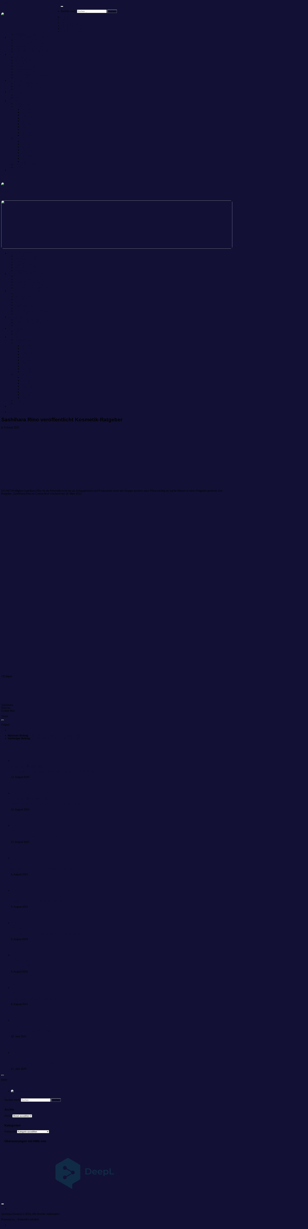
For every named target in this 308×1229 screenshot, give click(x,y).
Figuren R (26, 155)
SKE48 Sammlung (71, 22)
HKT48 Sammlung (71, 28)
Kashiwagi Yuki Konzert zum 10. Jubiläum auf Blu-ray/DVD (44, 869)
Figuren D (26, 118)
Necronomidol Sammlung (28, 86)
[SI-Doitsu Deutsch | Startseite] (31, 17)
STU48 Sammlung (24, 34)
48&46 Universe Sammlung (23, 54)
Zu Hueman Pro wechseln (54, 1219)
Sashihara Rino (17, 411)
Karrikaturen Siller (24, 164)
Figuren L (26, 141)
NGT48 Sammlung (71, 31)
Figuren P (26, 152)
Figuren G (26, 126)
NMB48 (15, 896)
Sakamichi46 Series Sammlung (26, 37)
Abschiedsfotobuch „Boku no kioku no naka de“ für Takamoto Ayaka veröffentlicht (57, 804)
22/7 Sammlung (23, 63)
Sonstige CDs (16, 80)
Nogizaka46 (18, 928)
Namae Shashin (23, 103)
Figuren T (26, 161)
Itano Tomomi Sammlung (28, 66)
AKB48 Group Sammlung (75, 17)
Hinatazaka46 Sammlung (28, 43)
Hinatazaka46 (19, 766)
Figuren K (26, 135)
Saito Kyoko (36, 766)
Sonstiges (20, 167)
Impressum (14, 170)
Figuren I (26, 132)
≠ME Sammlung (23, 60)
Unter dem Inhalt (10, 2)
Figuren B (26, 112)
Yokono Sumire (19, 960)
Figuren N (26, 147)
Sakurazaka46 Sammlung (29, 45)
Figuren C (26, 115)
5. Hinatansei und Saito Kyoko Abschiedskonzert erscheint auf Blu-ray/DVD (54, 771)
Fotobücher (20, 95)
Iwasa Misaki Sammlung (28, 69)
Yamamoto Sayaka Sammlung (31, 74)
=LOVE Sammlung (24, 57)
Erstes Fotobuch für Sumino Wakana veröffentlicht (39, 901)
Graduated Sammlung (26, 77)
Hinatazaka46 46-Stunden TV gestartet (33, 1031)
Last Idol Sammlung (25, 71)
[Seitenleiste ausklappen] (2, 720)
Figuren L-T (20, 138)
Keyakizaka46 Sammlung (28, 48)
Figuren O (26, 149)
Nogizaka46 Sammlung (27, 40)
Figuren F (26, 123)
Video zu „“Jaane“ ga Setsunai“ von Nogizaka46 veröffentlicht (46, 933)
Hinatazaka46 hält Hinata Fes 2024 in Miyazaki (38, 1063)
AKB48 (15, 993)
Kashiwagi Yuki (20, 863)
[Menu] (62, 6)
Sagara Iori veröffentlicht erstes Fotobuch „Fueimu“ (39, 836)
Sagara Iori (17, 831)
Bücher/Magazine (18, 92)
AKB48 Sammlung (71, 19)
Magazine (19, 97)
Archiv (8, 1115)
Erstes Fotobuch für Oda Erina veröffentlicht (35, 998)
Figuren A (26, 109)
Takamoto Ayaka (38, 798)
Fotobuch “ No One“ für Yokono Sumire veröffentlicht (40, 966)
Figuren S (26, 158)
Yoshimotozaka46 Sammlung (30, 51)
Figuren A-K (21, 106)
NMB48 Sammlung (71, 25)
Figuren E (26, 121)
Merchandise (15, 100)
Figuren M (26, 144)
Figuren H (26, 129)
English (26, 1091)
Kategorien (10, 1131)
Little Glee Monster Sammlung (31, 83)
